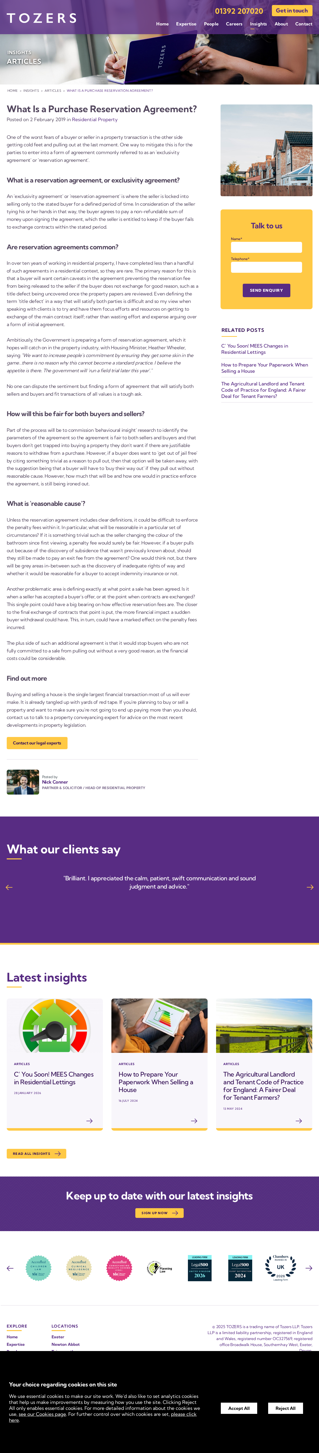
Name (235, 239)
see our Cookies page (42, 1414)
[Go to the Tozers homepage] (41, 18)
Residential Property (95, 119)
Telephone (239, 259)
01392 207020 (239, 11)
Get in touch (292, 10)
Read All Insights (31, 1154)
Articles (53, 90)
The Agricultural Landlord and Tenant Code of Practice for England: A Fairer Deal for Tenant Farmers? (263, 390)
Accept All (239, 1408)
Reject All (286, 1408)
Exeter (58, 1336)
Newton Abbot (66, 1344)
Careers (234, 23)
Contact (304, 23)
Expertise (186, 23)
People (211, 23)
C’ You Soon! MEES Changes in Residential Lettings (254, 349)
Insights (258, 23)
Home (162, 23)
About (281, 23)
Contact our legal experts (37, 742)
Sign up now (155, 1213)
